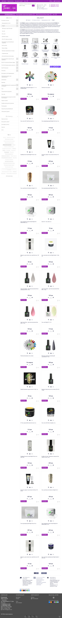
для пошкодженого (9, 154)
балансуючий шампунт (7, 148)
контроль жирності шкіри (7, 171)
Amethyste (25, 3)
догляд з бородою (9, 159)
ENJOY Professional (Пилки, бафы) (42, 14)
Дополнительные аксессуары (8, 56)
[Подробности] (32, 85)
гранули (8, 150)
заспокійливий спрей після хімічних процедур (9, 169)
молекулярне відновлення (12, 173)
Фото (3, 129)
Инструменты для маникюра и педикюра (8, 42)
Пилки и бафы (4, 48)
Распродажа (4, 106)
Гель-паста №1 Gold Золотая (9, 141)
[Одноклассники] (22, 590)
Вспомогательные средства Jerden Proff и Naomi (9, 97)
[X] (24, 590)
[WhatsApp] (27, 590)
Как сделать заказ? (19, 1)
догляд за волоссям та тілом (10, 163)
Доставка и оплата (5, 124)
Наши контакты (11, 1)
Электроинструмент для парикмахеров (6, 76)
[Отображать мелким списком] (56, 67)
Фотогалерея (19, 602)
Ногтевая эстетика (9, 14)
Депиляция (4, 79)
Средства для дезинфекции (7, 108)
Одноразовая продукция (7, 91)
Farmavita (3, 70)
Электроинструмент (6, 111)
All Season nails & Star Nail (7, 28)
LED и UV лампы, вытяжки (7, 39)
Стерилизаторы (5, 53)
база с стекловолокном (10, 146)
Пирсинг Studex (5, 100)
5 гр (5, 137)
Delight (3, 25)
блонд (15, 148)
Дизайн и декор (5, 36)
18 (42, 573)
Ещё (25, 1)
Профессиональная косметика (8, 103)
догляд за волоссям (9, 161)
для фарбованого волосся (7, 157)
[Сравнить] (37, 99)
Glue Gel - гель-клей (11, 137)
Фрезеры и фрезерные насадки (8, 50)
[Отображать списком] (54, 67)
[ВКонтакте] (20, 590)
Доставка (18, 597)
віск (4, 150)
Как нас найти (41, 7)
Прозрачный (33, 3)
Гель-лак (3, 33)
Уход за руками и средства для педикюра (24, 14)
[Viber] (25, 590)
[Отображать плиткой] (51, 67)
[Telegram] (29, 590)
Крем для (29, 3)
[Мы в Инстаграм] (53, 597)
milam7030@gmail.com (42, 8)
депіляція (7, 152)
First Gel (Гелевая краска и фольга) (8, 65)
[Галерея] (30, 85)
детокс (12, 152)
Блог (17, 601)
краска (15, 171)
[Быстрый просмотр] (27, 85)
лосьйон (3, 173)
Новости (3, 127)
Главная (4, 1)
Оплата (17, 598)
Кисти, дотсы (4, 45)
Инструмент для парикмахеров (8, 73)
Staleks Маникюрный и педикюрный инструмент (9, 86)
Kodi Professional (5, 67)
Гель (2, 88)
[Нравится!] (38, 99)
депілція (13, 150)
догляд (15, 157)
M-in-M (3, 31)
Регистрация (57, 1)
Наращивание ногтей (6, 23)
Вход (51, 1)
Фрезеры (3, 82)
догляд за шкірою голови (9, 165)
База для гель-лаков (9, 139)
